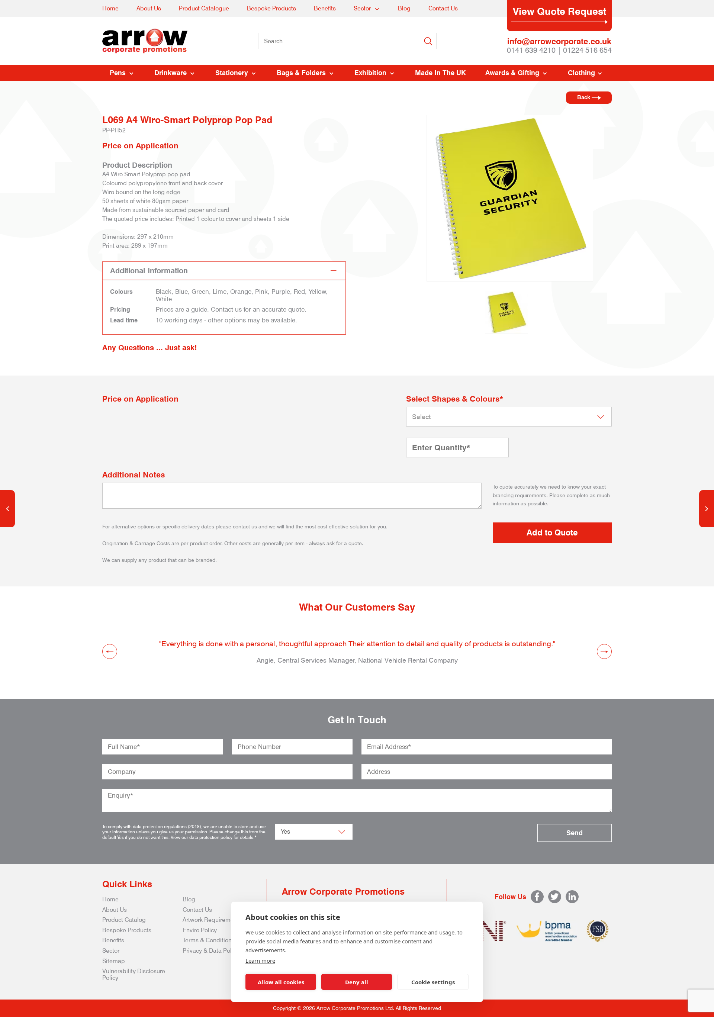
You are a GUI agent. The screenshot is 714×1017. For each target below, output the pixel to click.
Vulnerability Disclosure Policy (133, 974)
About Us (148, 8)
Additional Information (149, 270)
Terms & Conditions (209, 940)
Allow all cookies (281, 982)
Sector (362, 8)
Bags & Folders (301, 73)
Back (584, 97)
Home (110, 8)
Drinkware (170, 73)
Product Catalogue (204, 8)
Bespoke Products (271, 8)
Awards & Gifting (512, 73)
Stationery (231, 73)
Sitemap (113, 961)
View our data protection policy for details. (212, 837)
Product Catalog (124, 919)
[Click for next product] (706, 508)
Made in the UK (440, 73)
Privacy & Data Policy (211, 950)
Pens (118, 73)
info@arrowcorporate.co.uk (559, 41)
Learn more (260, 960)
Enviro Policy (200, 930)
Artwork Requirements (212, 919)
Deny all (356, 982)
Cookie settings (433, 982)
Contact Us (443, 8)
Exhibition (370, 73)
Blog (404, 8)
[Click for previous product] (7, 508)
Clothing (581, 73)
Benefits (325, 8)
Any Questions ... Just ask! (149, 347)
